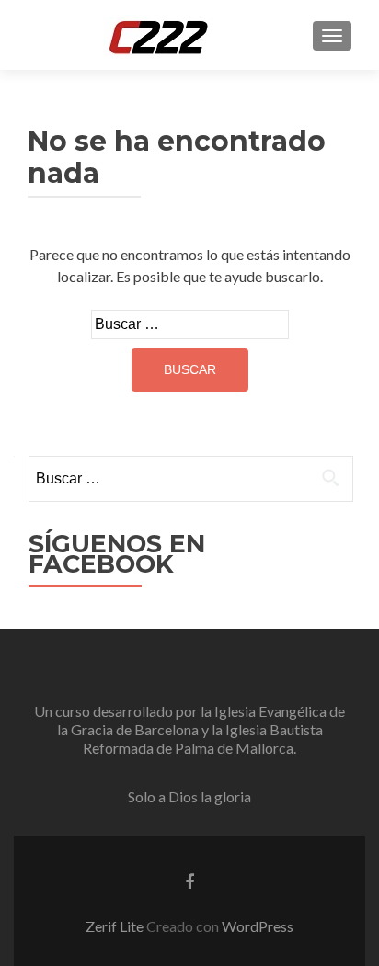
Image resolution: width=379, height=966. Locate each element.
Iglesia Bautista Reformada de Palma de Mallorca (203, 738)
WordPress (257, 926)
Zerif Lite (116, 926)
